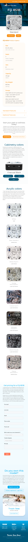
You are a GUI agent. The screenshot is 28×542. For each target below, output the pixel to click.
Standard (10, 35)
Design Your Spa (22, 1)
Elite (18, 35)
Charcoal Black (8, 176)
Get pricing (7, 136)
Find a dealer (15, 1)
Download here (14, 513)
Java (14, 179)
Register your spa (13, 487)
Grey (19, 176)
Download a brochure (19, 136)
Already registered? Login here (14, 490)
